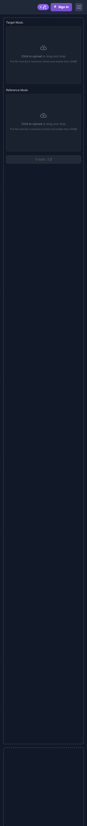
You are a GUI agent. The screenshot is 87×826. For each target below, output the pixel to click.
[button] (43, 55)
